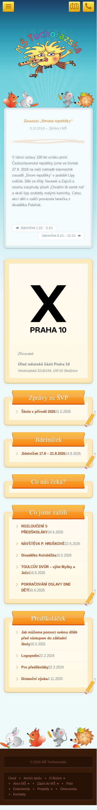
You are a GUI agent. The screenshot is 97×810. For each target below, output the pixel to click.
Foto (69, 783)
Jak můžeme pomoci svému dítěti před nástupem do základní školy (49, 638)
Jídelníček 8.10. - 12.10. (59, 236)
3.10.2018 (37, 128)
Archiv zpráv (33, 778)
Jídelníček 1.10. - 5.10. (36, 228)
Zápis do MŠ (46, 783)
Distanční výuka (34, 679)
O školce (56, 778)
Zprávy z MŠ (58, 128)
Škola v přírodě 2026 (38, 412)
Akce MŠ (20, 783)
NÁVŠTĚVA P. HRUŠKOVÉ (43, 544)
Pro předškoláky (34, 667)
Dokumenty (21, 789)
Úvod (12, 778)
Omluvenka (68, 789)
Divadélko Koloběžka (38, 555)
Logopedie (30, 656)
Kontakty (19, 794)
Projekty (43, 789)
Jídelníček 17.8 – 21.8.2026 (43, 454)
